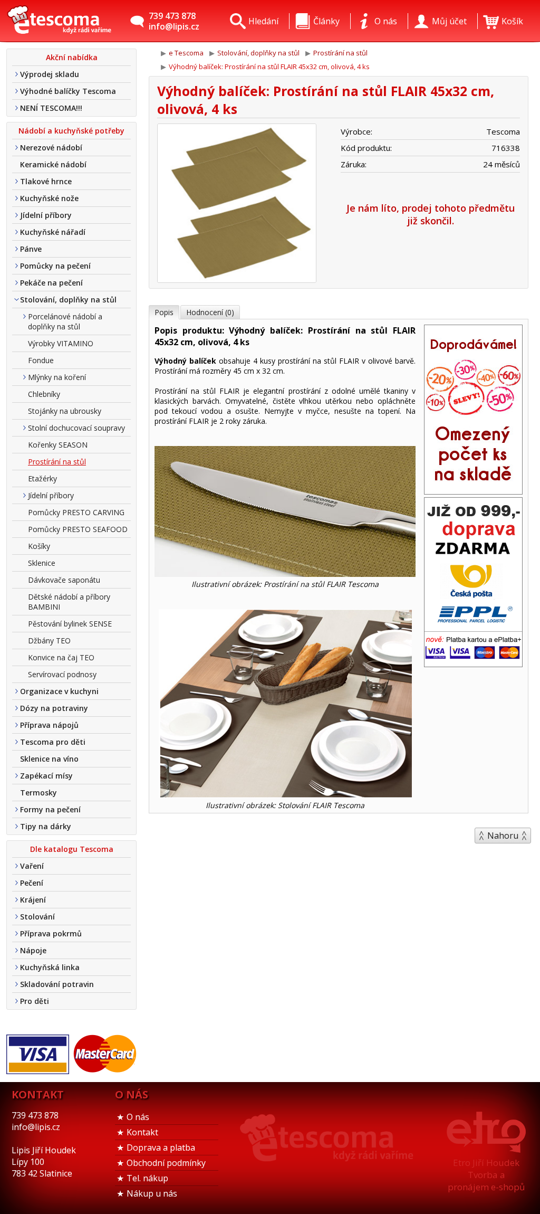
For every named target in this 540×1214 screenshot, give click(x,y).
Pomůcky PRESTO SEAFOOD (78, 529)
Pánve (31, 249)
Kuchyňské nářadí (52, 232)
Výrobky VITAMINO (60, 343)
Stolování (37, 917)
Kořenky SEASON (58, 445)
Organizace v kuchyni (59, 691)
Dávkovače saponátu (64, 580)
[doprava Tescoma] (473, 663)
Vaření (32, 866)
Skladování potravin (57, 984)
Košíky (39, 546)
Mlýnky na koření (57, 377)
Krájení (33, 900)
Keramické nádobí (53, 164)
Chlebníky (44, 394)
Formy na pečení (50, 809)
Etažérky (42, 478)
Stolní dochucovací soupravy (76, 428)
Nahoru (502, 835)
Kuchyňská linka (50, 967)
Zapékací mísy (46, 776)
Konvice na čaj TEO (61, 657)
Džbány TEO (49, 641)
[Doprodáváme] (473, 491)
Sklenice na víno (49, 759)
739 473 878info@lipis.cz (174, 21)
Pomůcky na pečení (55, 266)
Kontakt (142, 1132)
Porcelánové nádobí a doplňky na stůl (65, 321)
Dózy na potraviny (54, 708)
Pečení (31, 883)
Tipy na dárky (45, 826)
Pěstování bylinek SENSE (70, 624)
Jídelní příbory (46, 215)
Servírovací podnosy (62, 674)
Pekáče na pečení (51, 283)
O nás (138, 1117)
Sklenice (41, 563)
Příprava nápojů (49, 725)
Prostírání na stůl (57, 462)
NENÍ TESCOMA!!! (51, 108)
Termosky (38, 793)
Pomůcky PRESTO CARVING (76, 512)
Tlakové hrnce (46, 181)
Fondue (41, 360)
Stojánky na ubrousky (64, 411)
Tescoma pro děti (52, 742)
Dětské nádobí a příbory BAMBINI (69, 602)
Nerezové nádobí (51, 148)
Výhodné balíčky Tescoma (68, 91)
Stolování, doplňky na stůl (68, 300)
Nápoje (33, 950)
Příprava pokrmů (51, 933)
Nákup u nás (152, 1193)
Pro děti (34, 1001)
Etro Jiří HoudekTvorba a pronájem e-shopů (486, 1174)
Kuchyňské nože (49, 198)
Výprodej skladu (49, 74)
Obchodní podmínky (166, 1163)
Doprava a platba (161, 1147)
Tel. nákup (147, 1178)
